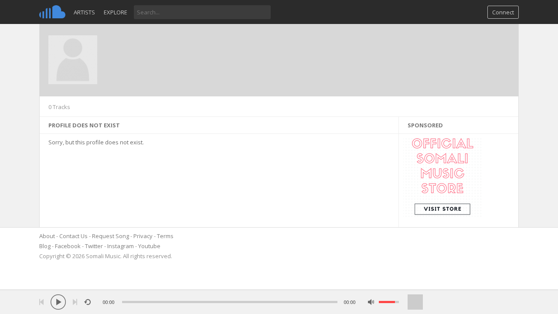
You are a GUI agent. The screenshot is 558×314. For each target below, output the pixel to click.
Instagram (120, 246)
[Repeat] (87, 302)
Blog (45, 246)
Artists (84, 12)
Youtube (149, 246)
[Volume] (389, 302)
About (47, 236)
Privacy (143, 236)
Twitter (94, 246)
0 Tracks (59, 107)
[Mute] (371, 302)
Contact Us (73, 236)
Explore (115, 12)
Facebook (68, 246)
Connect (503, 12)
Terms (165, 236)
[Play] (58, 302)
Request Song (110, 236)
